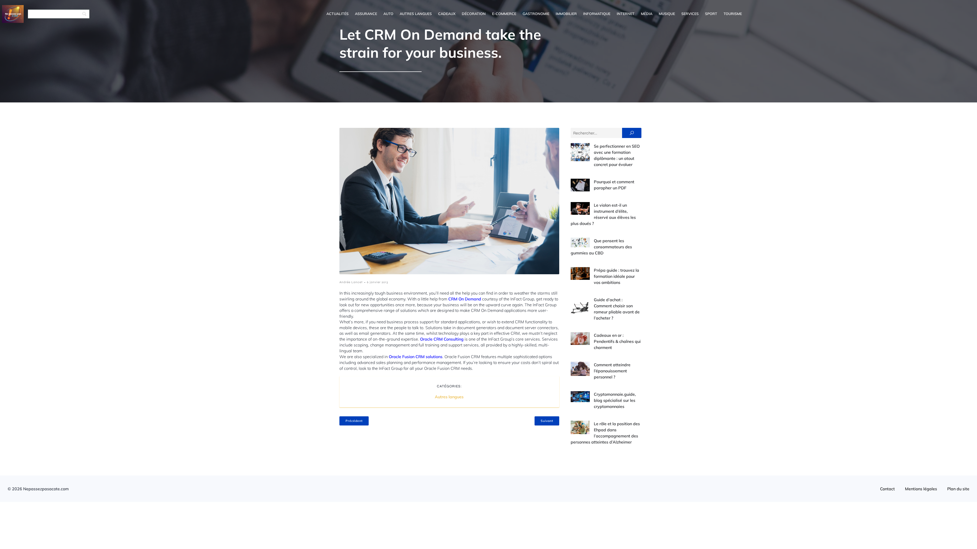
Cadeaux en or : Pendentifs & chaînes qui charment (617, 341)
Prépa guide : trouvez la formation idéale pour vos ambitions (616, 276)
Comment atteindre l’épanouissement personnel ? (612, 370)
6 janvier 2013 (377, 282)
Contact (887, 488)
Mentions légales (921, 488)
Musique (667, 13)
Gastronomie (536, 13)
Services (690, 13)
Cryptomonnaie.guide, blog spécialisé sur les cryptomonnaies (615, 400)
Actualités (337, 13)
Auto (388, 13)
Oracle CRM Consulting (442, 339)
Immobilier (566, 13)
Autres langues (416, 13)
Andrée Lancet (351, 282)
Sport (711, 13)
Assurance (366, 13)
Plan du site (958, 488)
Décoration (474, 13)
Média (646, 13)
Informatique (596, 13)
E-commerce (504, 13)
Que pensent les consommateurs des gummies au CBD (601, 246)
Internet (626, 13)
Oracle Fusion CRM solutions (415, 356)
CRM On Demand (464, 298)
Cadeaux (446, 13)
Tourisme (733, 13)
